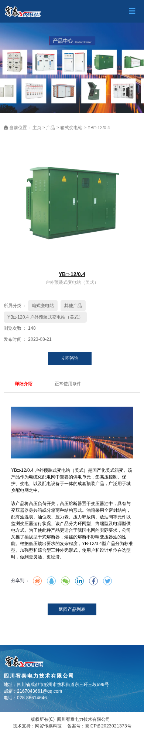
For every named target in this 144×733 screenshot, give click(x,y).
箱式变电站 (71, 128)
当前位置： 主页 (25, 128)
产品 (50, 128)
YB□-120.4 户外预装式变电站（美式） (45, 317)
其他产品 (73, 305)
